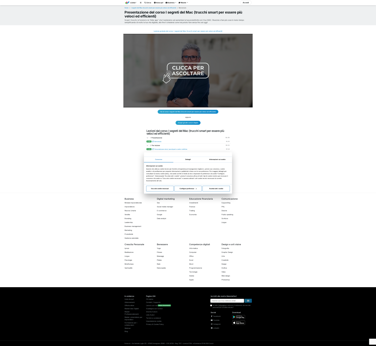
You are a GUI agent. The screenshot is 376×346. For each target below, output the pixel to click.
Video (223, 272)
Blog (126, 331)
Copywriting (225, 203)
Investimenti (193, 203)
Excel (191, 260)
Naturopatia (161, 268)
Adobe (191, 276)
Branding (128, 218)
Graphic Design (227, 252)
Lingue (223, 222)
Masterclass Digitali (132, 309)
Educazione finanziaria (201, 199)
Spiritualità (128, 268)
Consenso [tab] (158, 159)
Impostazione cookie (153, 321)
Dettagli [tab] (188, 159)
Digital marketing (166, 199)
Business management (133, 226)
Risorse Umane (130, 211)
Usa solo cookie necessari (160, 188)
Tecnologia (193, 272)
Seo (158, 203)
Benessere (162, 244)
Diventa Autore (151, 312)
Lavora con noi (151, 305)
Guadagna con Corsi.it (154, 309)
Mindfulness (129, 264)
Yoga (159, 248)
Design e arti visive (231, 244)
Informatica (193, 248)
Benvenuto (157, 141)
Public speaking (227, 215)
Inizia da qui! (129, 299)
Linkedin (216, 328)
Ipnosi (127, 248)
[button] (140, 3)
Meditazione (129, 252)
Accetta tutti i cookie (216, 188)
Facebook (217, 316)
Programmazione (195, 268)
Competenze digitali (199, 244)
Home (126, 8)
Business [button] (171, 3)
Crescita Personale (134, 244)
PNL (223, 207)
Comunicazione (229, 199)
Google (159, 215)
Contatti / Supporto (153, 302)
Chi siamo (149, 299)
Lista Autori (150, 315)
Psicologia (128, 260)
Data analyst (161, 218)
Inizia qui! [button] (159, 3)
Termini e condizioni (153, 318)
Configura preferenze (187, 188)
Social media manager (165, 207)
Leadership (129, 222)
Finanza (192, 207)
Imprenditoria (129, 207)
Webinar (128, 328)
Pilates (159, 260)
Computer (193, 252)
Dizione (224, 211)
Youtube (216, 320)
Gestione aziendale (131, 238)
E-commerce (161, 211)
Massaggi (160, 256)
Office (191, 256)
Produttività (129, 234)
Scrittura (224, 218)
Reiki (158, 264)
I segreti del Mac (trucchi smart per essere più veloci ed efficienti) (153, 8)
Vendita (127, 215)
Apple (191, 280)
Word (191, 264)
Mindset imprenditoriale (133, 203)
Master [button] (183, 3)
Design (223, 264)
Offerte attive (129, 305)
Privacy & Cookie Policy (155, 324)
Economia (193, 215)
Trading (192, 211)
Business (129, 199)
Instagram (217, 324)
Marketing (128, 230)
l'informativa (222, 305)
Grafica (224, 268)
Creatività (224, 260)
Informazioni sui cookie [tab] (217, 159)
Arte (223, 256)
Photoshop (225, 280)
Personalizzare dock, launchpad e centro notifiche (170, 149)
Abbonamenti (130, 302)
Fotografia (225, 248)
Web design (225, 276)
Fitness (159, 252)
